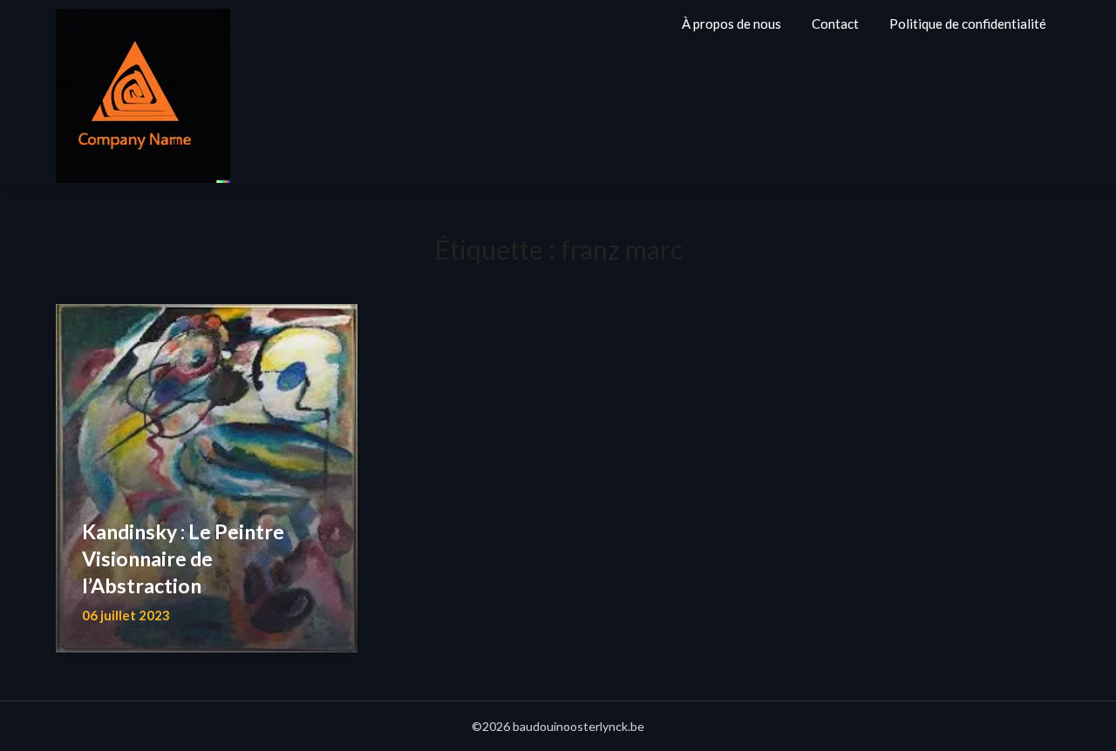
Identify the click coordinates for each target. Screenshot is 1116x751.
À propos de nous (731, 23)
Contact (835, 23)
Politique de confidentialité (967, 23)
